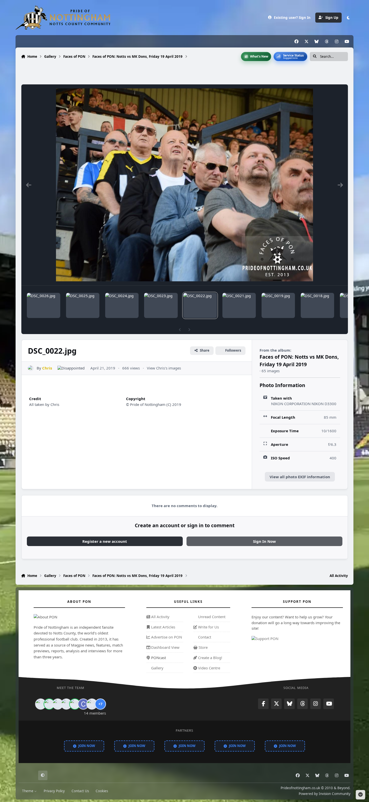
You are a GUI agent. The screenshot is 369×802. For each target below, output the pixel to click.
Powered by (324, 794)
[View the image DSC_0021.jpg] (239, 305)
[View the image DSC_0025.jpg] (82, 305)
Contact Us (80, 791)
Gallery (156, 667)
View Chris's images (164, 367)
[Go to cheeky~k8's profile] (49, 704)
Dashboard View (164, 647)
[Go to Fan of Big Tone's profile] (66, 704)
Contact (204, 637)
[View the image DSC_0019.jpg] (278, 305)
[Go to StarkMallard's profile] (91, 704)
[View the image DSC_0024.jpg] (122, 305)
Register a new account (104, 541)
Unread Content (211, 616)
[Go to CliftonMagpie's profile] (83, 704)
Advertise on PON (166, 637)
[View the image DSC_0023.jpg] (160, 305)
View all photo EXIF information (300, 476)
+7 (100, 704)
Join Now (86, 746)
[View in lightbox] (184, 184)
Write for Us (208, 626)
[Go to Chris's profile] (31, 368)
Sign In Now (264, 541)
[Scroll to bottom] (360, 794)
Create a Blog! (209, 657)
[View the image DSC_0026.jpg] (43, 305)
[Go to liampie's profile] (74, 704)
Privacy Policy (54, 791)
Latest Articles (162, 626)
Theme (28, 791)
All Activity (159, 616)
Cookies (102, 791)
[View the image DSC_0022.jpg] (200, 305)
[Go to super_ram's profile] (57, 704)
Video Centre (208, 667)
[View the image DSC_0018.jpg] (317, 305)
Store (203, 647)
